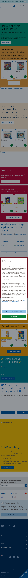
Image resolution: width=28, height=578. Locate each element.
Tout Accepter (14, 316)
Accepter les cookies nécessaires (14, 311)
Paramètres (14, 307)
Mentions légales (15, 301)
